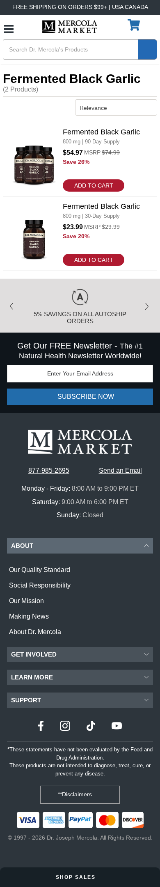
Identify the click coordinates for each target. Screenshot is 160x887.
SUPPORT (26, 700)
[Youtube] (117, 727)
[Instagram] (65, 727)
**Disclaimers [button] (76, 794)
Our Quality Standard (39, 569)
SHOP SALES (77, 877)
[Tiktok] (91, 727)
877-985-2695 (48, 470)
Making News (29, 616)
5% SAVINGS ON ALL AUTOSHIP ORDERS (80, 317)
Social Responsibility (40, 585)
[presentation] (13, 303)
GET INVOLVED (34, 654)
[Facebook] (40, 727)
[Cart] (135, 25)
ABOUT (22, 545)
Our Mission (26, 600)
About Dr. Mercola (35, 631)
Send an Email (120, 470)
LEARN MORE (32, 677)
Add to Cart (93, 185)
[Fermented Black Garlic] (80, 159)
